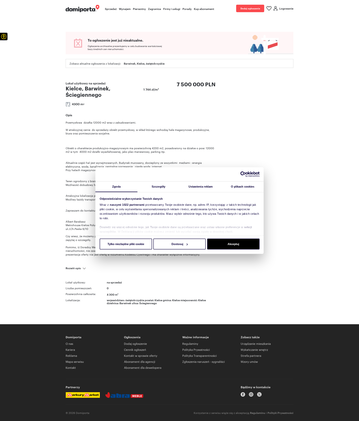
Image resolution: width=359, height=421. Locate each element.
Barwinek (125, 303)
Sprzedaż (111, 8)
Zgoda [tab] (116, 186)
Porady (187, 8)
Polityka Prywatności (196, 350)
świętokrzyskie (134, 300)
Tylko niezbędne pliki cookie (126, 244)
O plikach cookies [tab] (242, 186)
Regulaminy (190, 344)
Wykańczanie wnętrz (254, 350)
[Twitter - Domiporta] (259, 394)
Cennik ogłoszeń (135, 350)
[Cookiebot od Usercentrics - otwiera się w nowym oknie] (243, 174)
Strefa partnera (251, 356)
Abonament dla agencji (139, 362)
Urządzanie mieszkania (256, 344)
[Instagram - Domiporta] (251, 394)
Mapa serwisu (75, 362)
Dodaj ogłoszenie (250, 8)
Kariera (70, 350)
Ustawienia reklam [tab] (200, 186)
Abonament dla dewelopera (142, 368)
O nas (69, 344)
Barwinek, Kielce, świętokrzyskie (144, 63)
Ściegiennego (148, 303)
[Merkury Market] (83, 395)
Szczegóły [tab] (158, 186)
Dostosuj (177, 244)
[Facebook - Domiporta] (243, 394)
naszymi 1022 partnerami (127, 204)
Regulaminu (257, 412)
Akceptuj (233, 244)
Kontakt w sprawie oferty (140, 356)
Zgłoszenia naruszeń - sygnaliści (203, 362)
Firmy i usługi (171, 8)
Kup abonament (204, 8)
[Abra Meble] (124, 395)
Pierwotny (139, 8)
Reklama (71, 356)
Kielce (202, 300)
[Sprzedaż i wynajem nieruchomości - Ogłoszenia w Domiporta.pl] (82, 8)
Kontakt (71, 368)
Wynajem (125, 8)
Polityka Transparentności (199, 356)
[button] (3, 36)
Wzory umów (249, 362)
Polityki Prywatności (280, 412)
